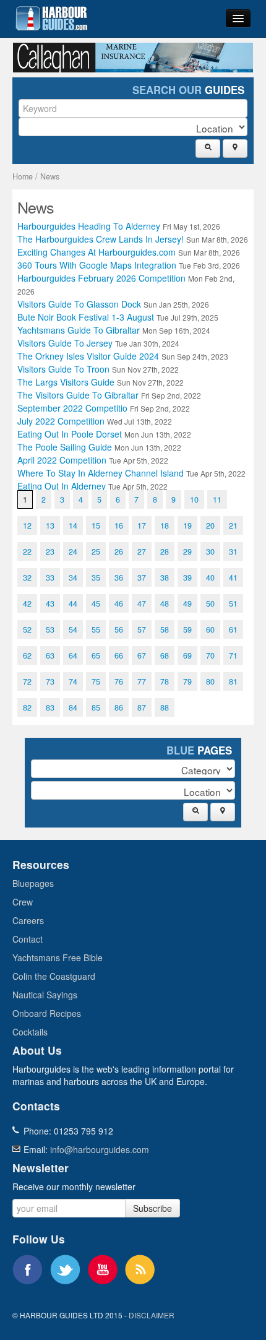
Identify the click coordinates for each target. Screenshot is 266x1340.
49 (187, 603)
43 (50, 603)
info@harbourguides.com (99, 1149)
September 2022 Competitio (103, 408)
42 (27, 603)
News (49, 176)
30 (210, 551)
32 (27, 577)
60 (210, 629)
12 (27, 525)
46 (118, 603)
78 (164, 681)
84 (73, 707)
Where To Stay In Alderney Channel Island (131, 473)
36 (118, 577)
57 (141, 629)
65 (96, 655)
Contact (27, 939)
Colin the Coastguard (53, 976)
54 (73, 629)
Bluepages (33, 883)
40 (210, 577)
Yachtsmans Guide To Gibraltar (113, 330)
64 (73, 655)
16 (118, 525)
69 (187, 655)
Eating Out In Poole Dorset (104, 434)
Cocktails (30, 1032)
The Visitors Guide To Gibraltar (109, 395)
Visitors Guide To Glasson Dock (113, 304)
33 (50, 577)
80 (210, 681)
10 (194, 499)
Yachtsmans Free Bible (57, 957)
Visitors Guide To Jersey (98, 343)
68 (164, 655)
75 (96, 681)
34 (73, 577)
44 (73, 603)
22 (27, 551)
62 (27, 655)
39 (187, 577)
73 (50, 681)
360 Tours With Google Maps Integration (128, 265)
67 (141, 655)
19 (187, 525)
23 (50, 551)
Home (22, 176)
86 (118, 707)
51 (233, 603)
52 (27, 629)
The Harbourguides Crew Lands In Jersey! (132, 239)
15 (96, 525)
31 (233, 551)
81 (233, 681)
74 (73, 681)
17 (141, 525)
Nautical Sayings (44, 994)
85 (96, 707)
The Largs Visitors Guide (100, 382)
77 (141, 681)
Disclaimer (151, 1315)
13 (50, 525)
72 (27, 681)
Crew (22, 902)
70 (210, 655)
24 (73, 551)
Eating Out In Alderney (92, 486)
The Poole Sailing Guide (99, 447)
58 (164, 629)
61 (233, 629)
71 (233, 655)
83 (50, 707)
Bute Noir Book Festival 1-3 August (117, 317)
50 (210, 603)
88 (164, 707)
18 (164, 525)
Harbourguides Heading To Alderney (118, 226)
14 (73, 525)
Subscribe (152, 1208)
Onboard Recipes (46, 1013)
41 (233, 577)
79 (187, 681)
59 (187, 629)
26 (118, 551)
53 (50, 629)
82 (27, 707)
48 (164, 603)
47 (141, 603)
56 (118, 629)
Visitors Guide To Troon (98, 369)
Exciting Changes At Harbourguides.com (128, 252)
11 (217, 499)
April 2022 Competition (92, 460)
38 (164, 577)
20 (210, 525)
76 (118, 681)
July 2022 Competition (94, 421)
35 (96, 577)
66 (118, 655)
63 (50, 655)
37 (141, 577)
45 (96, 603)
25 (96, 551)
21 (233, 525)
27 (141, 551)
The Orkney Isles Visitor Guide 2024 (122, 356)
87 (141, 707)
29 (187, 551)
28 (164, 551)
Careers (28, 920)
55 (96, 629)
